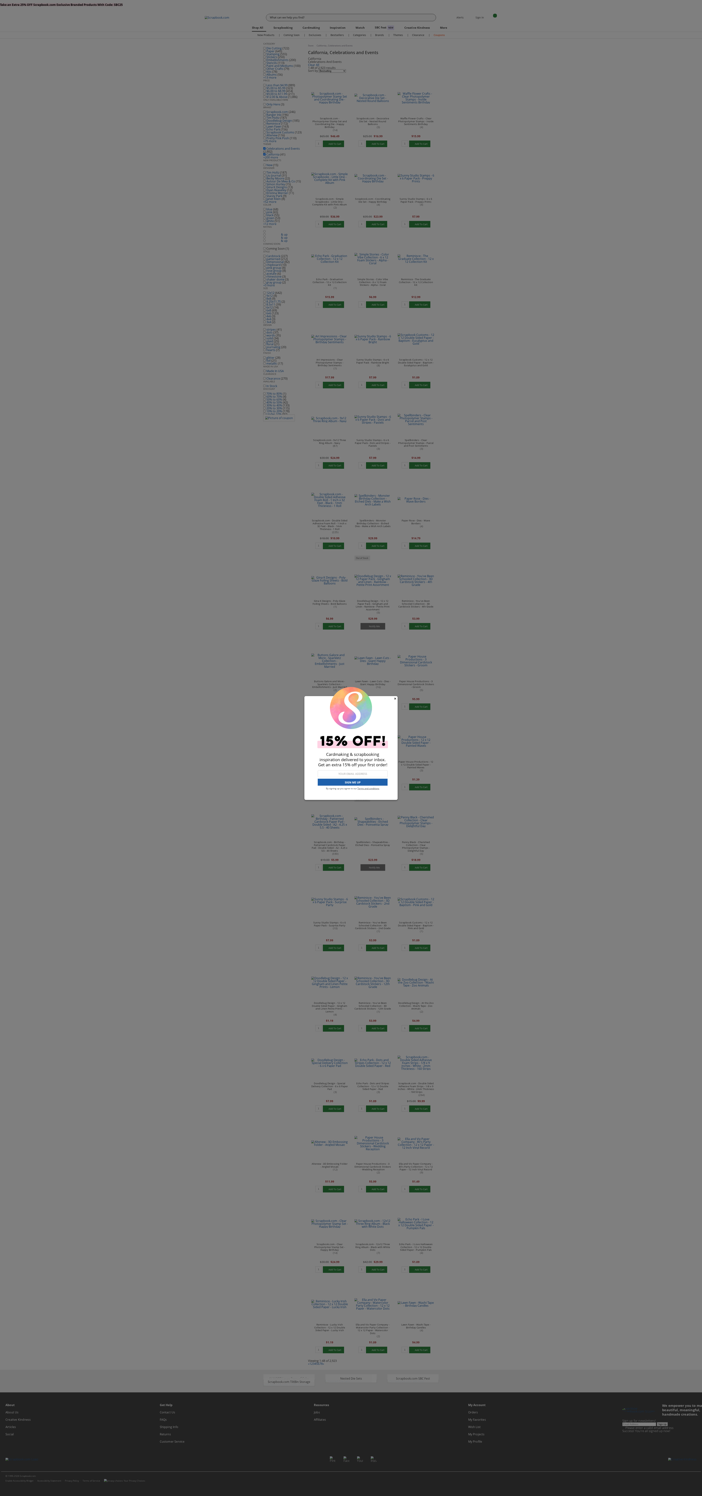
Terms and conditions (368, 788)
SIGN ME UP (353, 782)
